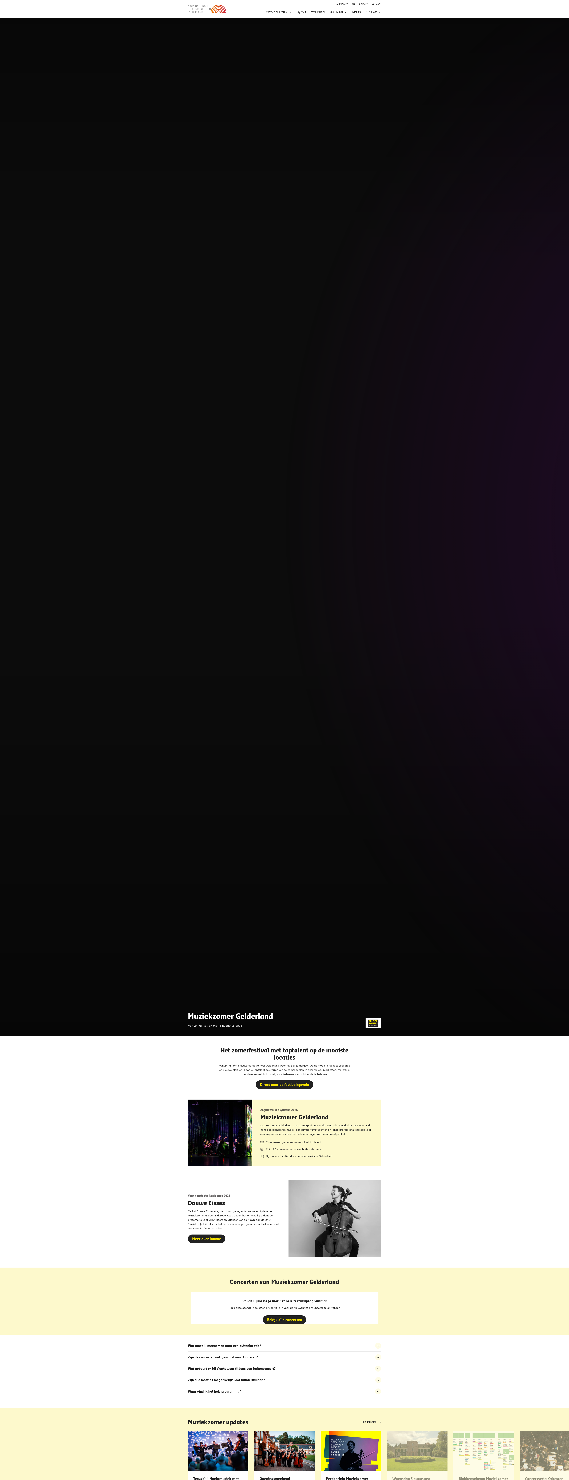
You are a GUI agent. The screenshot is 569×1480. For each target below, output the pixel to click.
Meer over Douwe (206, 1238)
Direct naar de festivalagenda (284, 1084)
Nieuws (356, 12)
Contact (363, 4)
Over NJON (336, 12)
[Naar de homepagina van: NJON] (207, 9)
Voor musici (318, 12)
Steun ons (371, 12)
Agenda (302, 12)
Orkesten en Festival (276, 12)
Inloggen (343, 4)
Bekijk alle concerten (284, 1319)
